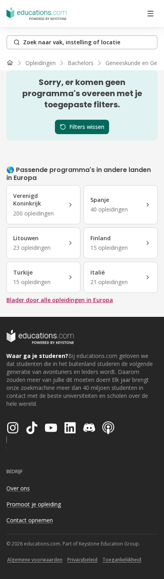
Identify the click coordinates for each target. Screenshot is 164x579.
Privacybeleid (82, 559)
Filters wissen (86, 126)
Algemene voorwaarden (34, 559)
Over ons (18, 488)
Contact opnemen (29, 520)
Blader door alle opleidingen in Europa (59, 300)
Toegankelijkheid (121, 559)
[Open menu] (150, 13)
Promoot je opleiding (33, 504)
